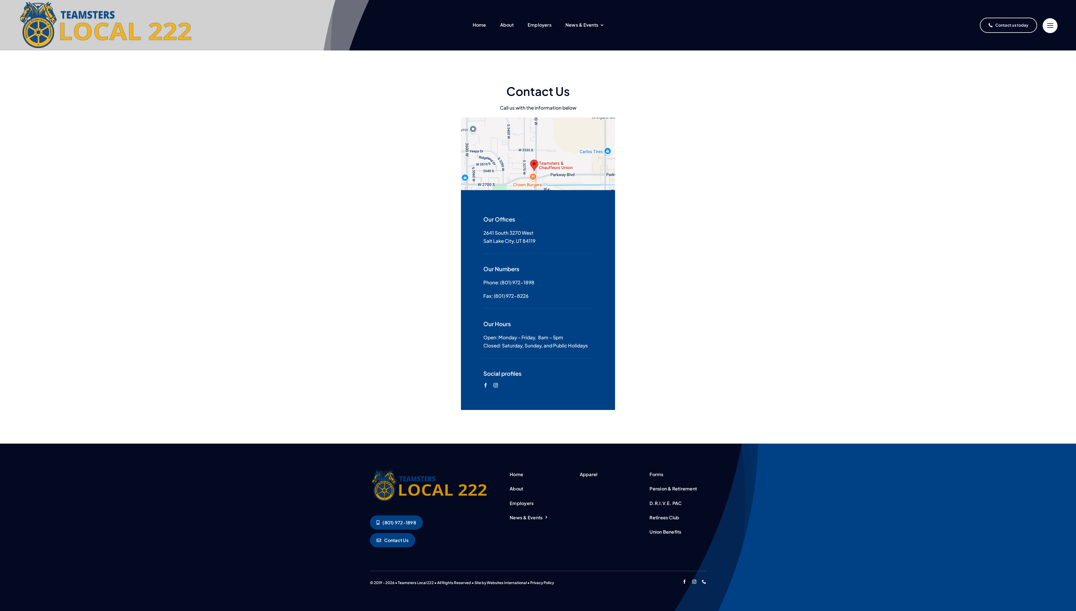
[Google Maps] (538, 120)
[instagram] (495, 385)
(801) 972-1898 (517, 282)
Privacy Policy (542, 582)
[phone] (704, 582)
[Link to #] (1050, 25)
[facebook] (485, 385)
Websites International (507, 582)
